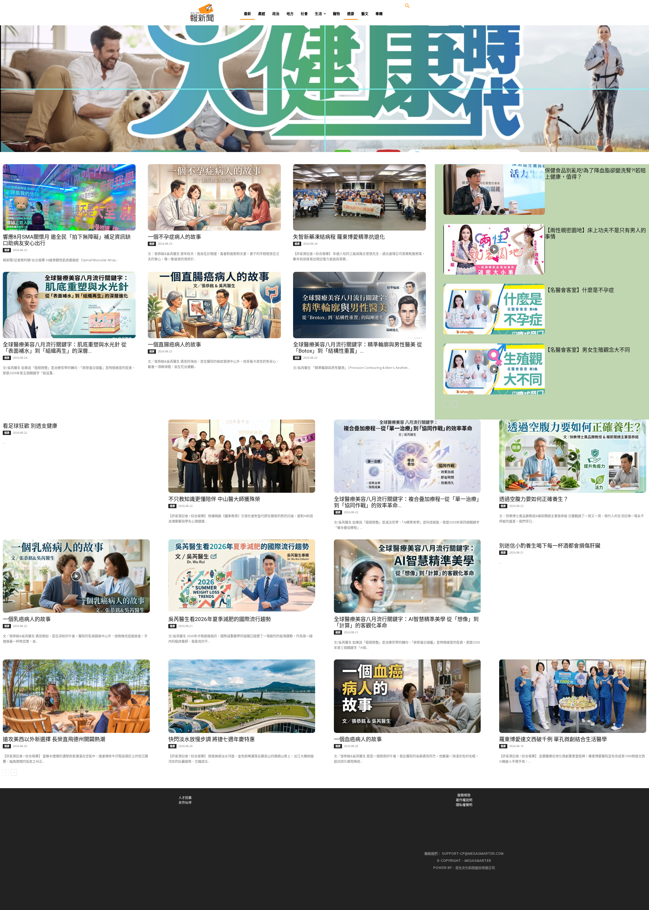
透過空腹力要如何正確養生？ (533, 499)
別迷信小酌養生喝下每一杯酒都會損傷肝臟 (549, 546)
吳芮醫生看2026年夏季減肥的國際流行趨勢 (219, 619)
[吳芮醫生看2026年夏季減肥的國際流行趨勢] (241, 576)
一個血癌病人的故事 (358, 739)
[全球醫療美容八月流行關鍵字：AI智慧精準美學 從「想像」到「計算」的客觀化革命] (407, 576)
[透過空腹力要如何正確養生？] (572, 456)
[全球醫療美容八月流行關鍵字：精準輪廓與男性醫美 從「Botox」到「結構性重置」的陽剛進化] (359, 305)
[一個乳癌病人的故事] (76, 576)
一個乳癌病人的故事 (27, 619)
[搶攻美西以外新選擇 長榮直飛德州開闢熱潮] (76, 696)
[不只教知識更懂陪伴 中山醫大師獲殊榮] (241, 456)
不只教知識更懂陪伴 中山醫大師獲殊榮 (214, 499)
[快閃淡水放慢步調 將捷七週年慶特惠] (241, 696)
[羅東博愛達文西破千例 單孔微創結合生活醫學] (572, 696)
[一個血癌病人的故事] (407, 696)
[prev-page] (446, 404)
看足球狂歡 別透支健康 (30, 426)
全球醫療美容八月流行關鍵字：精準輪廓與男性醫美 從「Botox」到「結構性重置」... (357, 348)
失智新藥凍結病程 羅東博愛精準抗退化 (339, 237)
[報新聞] (218, 12)
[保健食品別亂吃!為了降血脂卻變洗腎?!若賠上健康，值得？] (494, 189)
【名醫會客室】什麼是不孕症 (579, 290)
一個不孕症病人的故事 (174, 237)
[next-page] (455, 404)
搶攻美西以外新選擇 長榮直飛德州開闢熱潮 (54, 739)
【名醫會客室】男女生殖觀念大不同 (587, 350)
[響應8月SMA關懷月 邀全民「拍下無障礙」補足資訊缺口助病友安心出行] (69, 197)
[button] (407, 6)
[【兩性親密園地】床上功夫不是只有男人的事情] (494, 249)
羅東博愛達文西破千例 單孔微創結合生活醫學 (553, 739)
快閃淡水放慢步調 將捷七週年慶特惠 (211, 739)
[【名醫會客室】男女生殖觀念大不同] (494, 369)
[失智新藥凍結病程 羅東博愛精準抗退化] (359, 197)
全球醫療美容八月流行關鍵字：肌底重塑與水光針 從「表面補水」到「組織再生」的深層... (65, 348)
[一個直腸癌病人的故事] (214, 305)
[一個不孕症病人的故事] (214, 197)
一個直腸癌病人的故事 (174, 345)
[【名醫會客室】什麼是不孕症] (494, 309)
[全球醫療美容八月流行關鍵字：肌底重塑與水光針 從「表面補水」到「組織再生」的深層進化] (69, 305)
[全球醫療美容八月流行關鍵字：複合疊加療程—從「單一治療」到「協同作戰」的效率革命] (407, 456)
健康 (6, 250)
